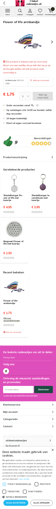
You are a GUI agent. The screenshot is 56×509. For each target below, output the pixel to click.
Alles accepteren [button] (15, 502)
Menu (7, 15)
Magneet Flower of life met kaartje (13, 242)
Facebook (6, 371)
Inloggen (30, 15)
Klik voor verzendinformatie (11, 319)
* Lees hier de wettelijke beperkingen (20, 395)
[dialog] (28, 478)
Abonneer (43, 389)
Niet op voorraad (42, 96)
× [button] (52, 450)
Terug (4, 3)
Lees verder (24, 479)
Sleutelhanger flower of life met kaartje (13, 198)
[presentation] (50, 42)
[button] (28, 497)
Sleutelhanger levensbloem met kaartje (41, 198)
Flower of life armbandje (10, 302)
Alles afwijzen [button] (41, 502)
